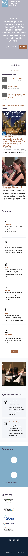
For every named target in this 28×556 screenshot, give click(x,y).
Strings (7, 267)
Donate (18, 545)
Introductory (8, 224)
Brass (6, 245)
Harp (6, 313)
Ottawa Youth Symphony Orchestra (15, 422)
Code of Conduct (11, 545)
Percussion (8, 334)
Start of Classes (12, 86)
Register (14, 351)
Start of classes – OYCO (15, 79)
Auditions (4, 545)
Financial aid (15, 68)
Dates (22, 47)
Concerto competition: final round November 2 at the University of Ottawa (14, 141)
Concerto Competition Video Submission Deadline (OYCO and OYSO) (16, 96)
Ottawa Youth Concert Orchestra (14, 401)
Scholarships (16, 70)
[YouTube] (18, 540)
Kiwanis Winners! (12, 187)
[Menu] (25, 3)
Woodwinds (8, 290)
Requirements (10, 47)
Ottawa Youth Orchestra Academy (15, 3)
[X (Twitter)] (14, 540)
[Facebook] (10, 540)
